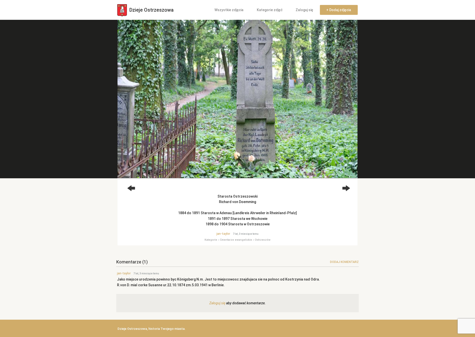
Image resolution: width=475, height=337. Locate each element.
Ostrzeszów (262, 239)
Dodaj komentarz (344, 262)
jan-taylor (223, 233)
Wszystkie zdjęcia (228, 10)
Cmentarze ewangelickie (236, 239)
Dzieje (151, 10)
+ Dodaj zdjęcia (338, 10)
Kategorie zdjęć (270, 10)
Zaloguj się (304, 10)
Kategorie (211, 239)
